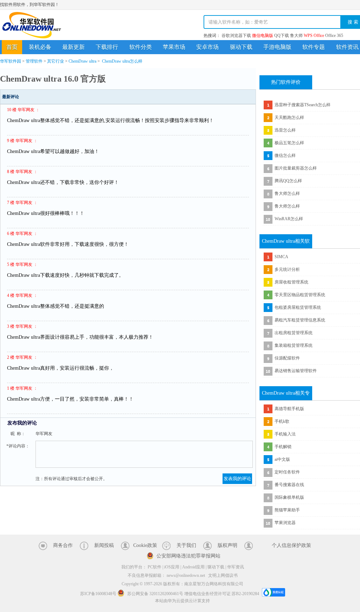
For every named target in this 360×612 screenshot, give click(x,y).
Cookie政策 (145, 545)
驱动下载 (241, 47)
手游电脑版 (277, 47)
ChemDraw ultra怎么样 (122, 61)
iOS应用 (171, 567)
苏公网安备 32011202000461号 (155, 593)
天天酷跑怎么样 (289, 117)
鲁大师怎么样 (287, 193)
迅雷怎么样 (285, 130)
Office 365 (334, 35)
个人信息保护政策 (291, 545)
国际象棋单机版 (289, 497)
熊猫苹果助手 (287, 510)
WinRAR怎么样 (289, 218)
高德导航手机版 (289, 408)
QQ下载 (281, 35)
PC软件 (154, 567)
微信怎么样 (285, 155)
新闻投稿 (104, 545)
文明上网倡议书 (223, 575)
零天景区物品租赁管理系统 (300, 294)
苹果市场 (174, 47)
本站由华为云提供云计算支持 (182, 600)
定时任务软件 (287, 472)
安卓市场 (207, 47)
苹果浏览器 (285, 522)
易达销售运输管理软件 (296, 370)
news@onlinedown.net (186, 575)
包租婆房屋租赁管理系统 (298, 307)
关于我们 (186, 545)
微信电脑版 (262, 35)
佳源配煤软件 (287, 358)
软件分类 (140, 47)
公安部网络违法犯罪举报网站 (188, 556)
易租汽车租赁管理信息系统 (300, 320)
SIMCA (281, 256)
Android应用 (193, 567)
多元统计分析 (287, 269)
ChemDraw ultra (82, 61)
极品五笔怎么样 (289, 142)
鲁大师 (296, 35)
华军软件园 (31, 25)
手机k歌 (282, 421)
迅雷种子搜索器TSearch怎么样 (302, 104)
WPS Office (314, 35)
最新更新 (73, 47)
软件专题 (313, 47)
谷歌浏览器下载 (236, 35)
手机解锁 (283, 446)
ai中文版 (282, 459)
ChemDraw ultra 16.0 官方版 (53, 78)
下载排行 (107, 47)
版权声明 (227, 545)
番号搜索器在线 (289, 484)
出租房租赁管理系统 (294, 332)
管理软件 (34, 61)
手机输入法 (285, 434)
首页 (12, 47)
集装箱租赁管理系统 (294, 345)
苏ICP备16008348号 (98, 593)
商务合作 (63, 545)
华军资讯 (235, 567)
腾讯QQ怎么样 (288, 180)
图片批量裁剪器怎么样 (296, 168)
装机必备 (40, 47)
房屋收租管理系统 (291, 282)
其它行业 (55, 61)
